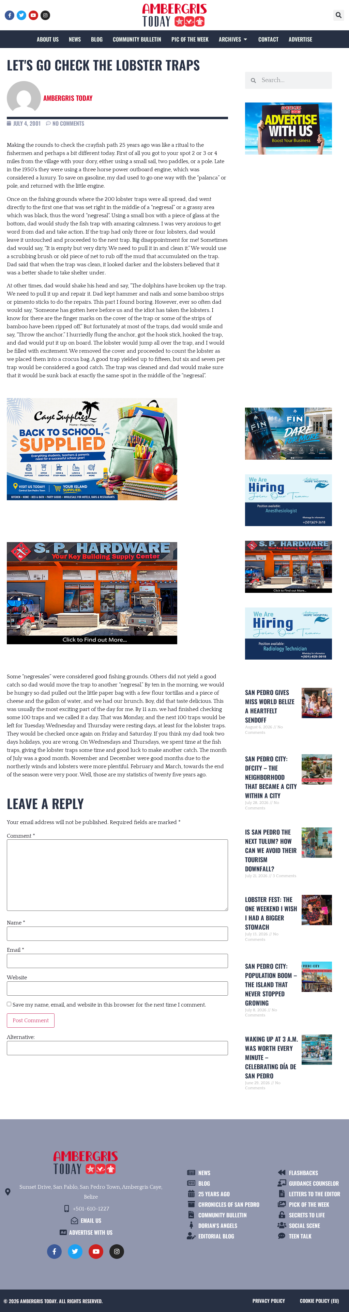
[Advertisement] (288, 278)
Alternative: (21, 1037)
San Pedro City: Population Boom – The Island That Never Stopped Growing (271, 984)
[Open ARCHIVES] (245, 39)
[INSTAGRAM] (45, 15)
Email (15, 950)
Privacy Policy (269, 1300)
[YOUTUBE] (33, 15)
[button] (338, 15)
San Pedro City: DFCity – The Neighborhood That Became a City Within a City (271, 777)
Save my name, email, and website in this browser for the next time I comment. (109, 1005)
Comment (21, 836)
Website (17, 977)
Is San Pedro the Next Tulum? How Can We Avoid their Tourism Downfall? (271, 850)
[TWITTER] (21, 15)
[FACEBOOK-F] (9, 15)
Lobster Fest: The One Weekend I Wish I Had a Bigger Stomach (271, 913)
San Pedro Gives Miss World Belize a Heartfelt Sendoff (269, 706)
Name (16, 923)
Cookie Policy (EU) (319, 1300)
